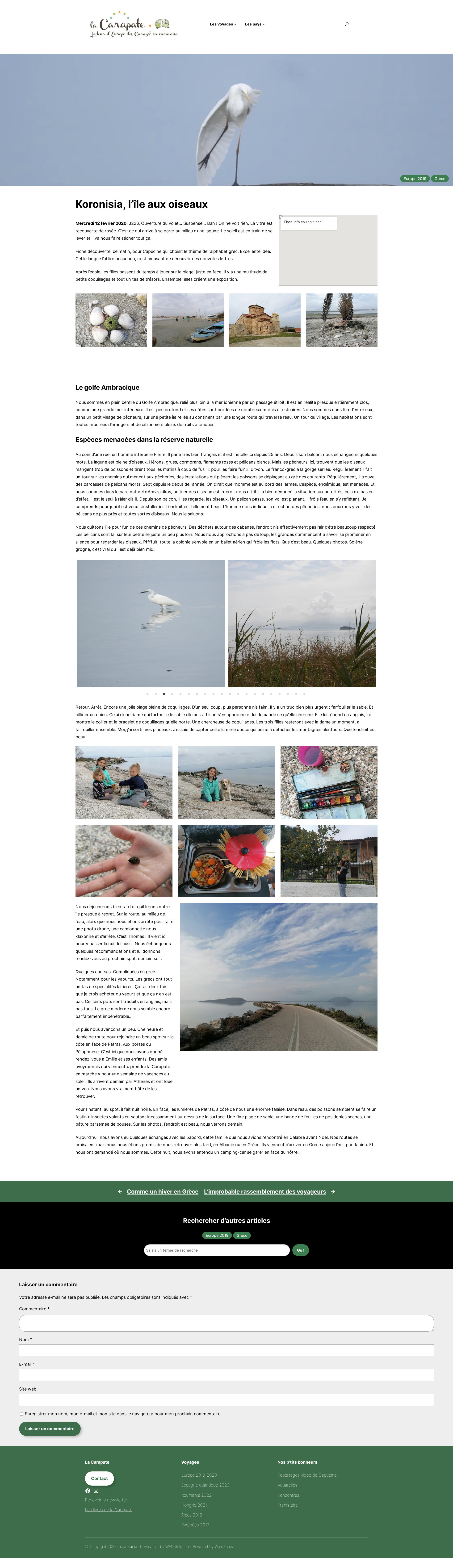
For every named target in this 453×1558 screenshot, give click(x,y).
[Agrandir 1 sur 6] (166, 752)
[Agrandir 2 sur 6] (268, 752)
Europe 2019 (415, 178)
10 (221, 694)
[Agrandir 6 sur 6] (371, 830)
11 (230, 694)
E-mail (27, 1364)
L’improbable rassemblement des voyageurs (265, 1191)
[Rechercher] (346, 24)
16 (271, 694)
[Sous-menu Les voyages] (235, 24)
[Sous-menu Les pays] (263, 24)
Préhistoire (287, 1505)
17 (279, 694)
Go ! (300, 1250)
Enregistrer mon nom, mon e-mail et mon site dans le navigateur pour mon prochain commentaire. (123, 1413)
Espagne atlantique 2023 (205, 1485)
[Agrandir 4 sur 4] (371, 299)
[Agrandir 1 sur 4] (140, 299)
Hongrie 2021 (194, 1505)
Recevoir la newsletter (106, 1499)
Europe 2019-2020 (199, 1475)
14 (254, 694)
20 (304, 694)
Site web (27, 1389)
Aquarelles (287, 1485)
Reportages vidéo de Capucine (307, 1475)
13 (246, 694)
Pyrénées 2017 (195, 1524)
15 (263, 694)
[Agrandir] (371, 909)
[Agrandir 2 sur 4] (217, 299)
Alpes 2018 (191, 1514)
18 (287, 694)
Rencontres (288, 1495)
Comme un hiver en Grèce (162, 1191)
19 (296, 694)
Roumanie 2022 (196, 1495)
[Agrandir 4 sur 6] (166, 830)
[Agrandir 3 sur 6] (371, 752)
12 (238, 694)
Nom (25, 1339)
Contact (99, 1478)
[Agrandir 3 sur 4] (294, 299)
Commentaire (34, 1308)
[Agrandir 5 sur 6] (268, 830)
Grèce (440, 178)
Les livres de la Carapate (108, 1509)
